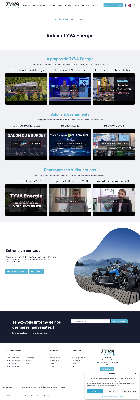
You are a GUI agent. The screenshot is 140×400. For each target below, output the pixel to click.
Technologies (57, 5)
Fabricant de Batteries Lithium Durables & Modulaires (34, 396)
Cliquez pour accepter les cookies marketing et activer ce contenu (26, 89)
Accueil (58, 19)
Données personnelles (50, 387)
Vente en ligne (35, 387)
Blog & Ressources (82, 5)
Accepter (95, 391)
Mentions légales (7, 387)
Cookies (62, 387)
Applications (45, 5)
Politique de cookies (104, 396)
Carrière (95, 5)
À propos (68, 5)
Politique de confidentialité (117, 396)
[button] (136, 374)
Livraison (25, 387)
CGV (17, 387)
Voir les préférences (129, 391)
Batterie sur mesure (30, 5)
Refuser (112, 391)
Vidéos (65, 19)
